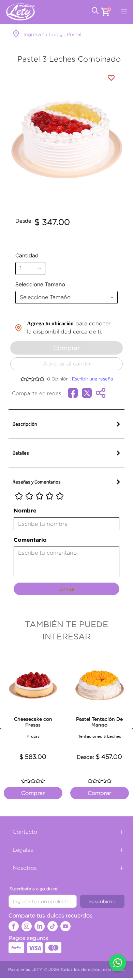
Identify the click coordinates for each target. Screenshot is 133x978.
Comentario (30, 540)
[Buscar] (95, 12)
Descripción (25, 424)
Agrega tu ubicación (50, 323)
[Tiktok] (52, 926)
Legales (23, 850)
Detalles (21, 453)
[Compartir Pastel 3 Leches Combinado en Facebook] (75, 392)
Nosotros (25, 868)
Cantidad (27, 255)
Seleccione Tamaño (40, 284)
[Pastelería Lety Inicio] (20, 11)
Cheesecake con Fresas (33, 722)
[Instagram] (26, 926)
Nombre (25, 510)
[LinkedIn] (39, 926)
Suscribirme (102, 901)
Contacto (25, 832)
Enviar (66, 589)
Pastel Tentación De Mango (99, 722)
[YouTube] (65, 926)
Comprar (33, 793)
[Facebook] (14, 926)
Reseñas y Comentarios (37, 481)
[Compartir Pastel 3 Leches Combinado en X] (89, 392)
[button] (17, 139)
